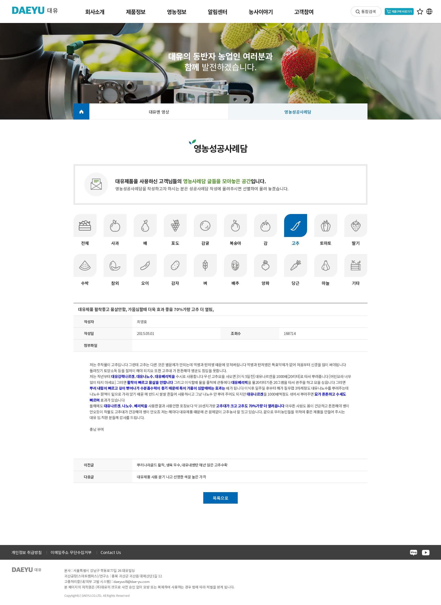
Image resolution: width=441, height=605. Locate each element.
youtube (426, 552)
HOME (81, 111)
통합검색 (368, 11)
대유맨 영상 (159, 112)
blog (413, 553)
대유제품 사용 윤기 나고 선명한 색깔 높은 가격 (171, 476)
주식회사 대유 (38, 10)
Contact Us (111, 552)
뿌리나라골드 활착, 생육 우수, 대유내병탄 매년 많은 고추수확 (182, 465)
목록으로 (220, 498)
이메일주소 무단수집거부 (71, 552)
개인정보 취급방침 (26, 552)
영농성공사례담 (297, 112)
